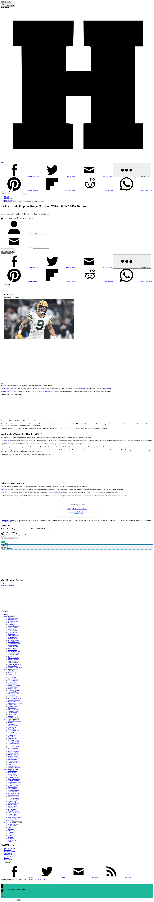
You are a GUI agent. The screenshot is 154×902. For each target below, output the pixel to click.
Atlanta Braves (12, 724)
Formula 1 (11, 829)
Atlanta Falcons (12, 619)
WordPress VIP (40, 879)
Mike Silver (4, 489)
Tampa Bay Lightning (14, 811)
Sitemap (6, 858)
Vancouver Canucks (13, 816)
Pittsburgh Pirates (13, 754)
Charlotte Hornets (13, 676)
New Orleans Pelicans (14, 700)
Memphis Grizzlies (13, 693)
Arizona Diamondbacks (14, 721)
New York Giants (13, 654)
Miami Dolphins (12, 648)
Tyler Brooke (10, 294)
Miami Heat (11, 695)
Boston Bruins (12, 772)
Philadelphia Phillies (13, 753)
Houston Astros (12, 738)
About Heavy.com (9, 848)
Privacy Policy (8, 854)
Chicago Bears (12, 629)
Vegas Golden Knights (14, 817)
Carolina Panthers (13, 624)
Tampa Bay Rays (13, 762)
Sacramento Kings (13, 711)
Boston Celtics (12, 672)
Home (6, 614)
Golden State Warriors (14, 685)
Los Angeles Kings (13, 790)
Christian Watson (85, 388)
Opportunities (8, 853)
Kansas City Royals (13, 740)
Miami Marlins (12, 745)
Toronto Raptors (12, 714)
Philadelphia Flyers (13, 803)
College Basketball (13, 824)
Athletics (10, 722)
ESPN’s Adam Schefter (54, 492)
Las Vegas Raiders (13, 646)
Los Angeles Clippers (14, 690)
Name (29, 233)
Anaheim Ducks (12, 771)
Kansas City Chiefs (13, 642)
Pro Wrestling (12, 838)
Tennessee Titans (12, 666)
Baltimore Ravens (13, 621)
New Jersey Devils (13, 796)
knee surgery (5, 440)
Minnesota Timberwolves (15, 698)
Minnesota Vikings (13, 650)
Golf (9, 830)
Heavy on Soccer (13, 840)
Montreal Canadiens (13, 793)
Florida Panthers (12, 788)
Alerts (2, 192)
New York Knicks (13, 701)
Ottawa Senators (12, 801)
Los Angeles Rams (13, 645)
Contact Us (7, 850)
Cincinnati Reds (12, 732)
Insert (19, 900)
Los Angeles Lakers (13, 692)
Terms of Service (9, 856)
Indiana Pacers (12, 688)
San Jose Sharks (12, 806)
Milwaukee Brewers (13, 746)
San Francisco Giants (14, 758)
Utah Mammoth (12, 814)
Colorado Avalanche (13, 780)
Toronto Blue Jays (13, 766)
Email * (30, 247)
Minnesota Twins (13, 748)
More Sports (7, 822)
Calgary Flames (12, 775)
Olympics (10, 837)
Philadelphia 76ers (13, 706)
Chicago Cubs (12, 729)
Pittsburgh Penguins (13, 804)
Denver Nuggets (12, 682)
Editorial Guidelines (10, 851)
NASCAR (11, 832)
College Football (12, 825)
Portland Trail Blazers (14, 709)
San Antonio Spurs (13, 712)
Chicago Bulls (12, 677)
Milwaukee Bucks (13, 696)
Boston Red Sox (12, 727)
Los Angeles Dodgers (14, 743)
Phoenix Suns (12, 708)
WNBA (10, 835)
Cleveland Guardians (14, 734)
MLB (5, 719)
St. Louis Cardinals (13, 761)
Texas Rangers (12, 764)
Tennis (10, 841)
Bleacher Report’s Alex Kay (9, 391)
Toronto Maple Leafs (14, 812)
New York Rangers (13, 799)
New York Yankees (13, 751)
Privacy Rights (8, 859)
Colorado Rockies (13, 735)
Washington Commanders (15, 667)
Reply (3, 896)
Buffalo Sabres (12, 774)
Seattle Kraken (12, 808)
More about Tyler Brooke (13, 522)
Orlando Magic (12, 704)
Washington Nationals (14, 767)
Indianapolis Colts (13, 638)
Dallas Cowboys (12, 630)
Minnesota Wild (12, 791)
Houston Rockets (13, 687)
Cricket (10, 827)
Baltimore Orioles (13, 725)
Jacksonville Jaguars (13, 640)
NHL (5, 769)
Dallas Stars (11, 783)
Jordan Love (88, 428)
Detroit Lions (11, 634)
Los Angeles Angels (13, 742)
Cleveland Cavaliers (13, 679)
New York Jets (12, 656)
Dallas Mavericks (13, 680)
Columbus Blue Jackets (14, 782)
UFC (9, 833)
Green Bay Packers (8, 388)
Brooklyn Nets (12, 674)
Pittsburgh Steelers (13, 659)
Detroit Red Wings (13, 785)
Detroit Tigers (12, 737)
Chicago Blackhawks (14, 779)
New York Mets (12, 750)
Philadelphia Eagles (13, 658)
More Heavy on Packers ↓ (8, 585)
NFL (5, 616)
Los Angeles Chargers (14, 643)
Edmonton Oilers (12, 787)
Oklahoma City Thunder (15, 703)
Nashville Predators (13, 795)
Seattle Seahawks (13, 662)
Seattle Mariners (12, 759)
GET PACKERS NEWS (7, 253)
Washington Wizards (13, 717)
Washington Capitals (13, 819)
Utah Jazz (10, 716)
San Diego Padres (13, 756)
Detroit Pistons (12, 684)
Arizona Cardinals (13, 618)
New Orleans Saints (13, 653)
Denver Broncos (12, 632)
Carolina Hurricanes (13, 777)
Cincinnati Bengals (13, 626)
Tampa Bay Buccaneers (14, 664)
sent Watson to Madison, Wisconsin (65, 447)
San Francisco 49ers (50, 391)
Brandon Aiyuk (106, 388)
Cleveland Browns (13, 627)
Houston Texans (12, 637)
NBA (5, 669)
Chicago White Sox (13, 730)
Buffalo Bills (11, 622)
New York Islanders (13, 798)
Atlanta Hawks (12, 671)
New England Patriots (14, 651)
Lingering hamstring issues (37, 443)
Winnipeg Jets (12, 820)
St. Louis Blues (12, 809)
